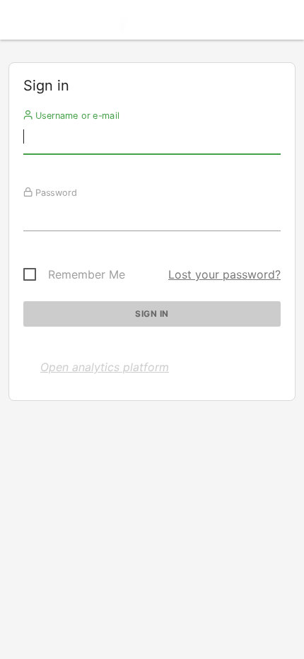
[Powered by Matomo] (152, 23)
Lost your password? (224, 274)
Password (55, 192)
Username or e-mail (76, 115)
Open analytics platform (104, 367)
